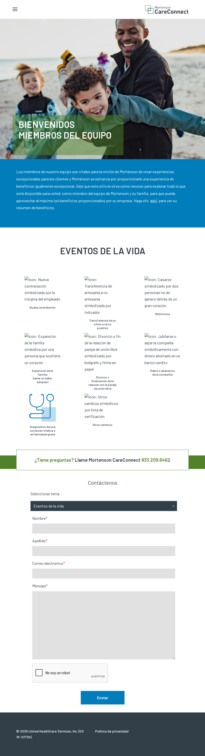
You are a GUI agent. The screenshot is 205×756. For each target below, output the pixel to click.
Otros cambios (102, 424)
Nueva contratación (43, 307)
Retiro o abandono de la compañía (162, 372)
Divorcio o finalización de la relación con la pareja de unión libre (102, 382)
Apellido (40, 540)
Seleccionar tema (45, 493)
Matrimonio (162, 314)
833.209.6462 (156, 460)
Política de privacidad (111, 731)
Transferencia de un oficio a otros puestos (102, 324)
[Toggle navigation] (15, 9)
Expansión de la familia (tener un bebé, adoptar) (42, 376)
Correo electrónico (48, 563)
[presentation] (70, 673)
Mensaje (40, 585)
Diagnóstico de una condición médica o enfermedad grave (43, 430)
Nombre (40, 518)
